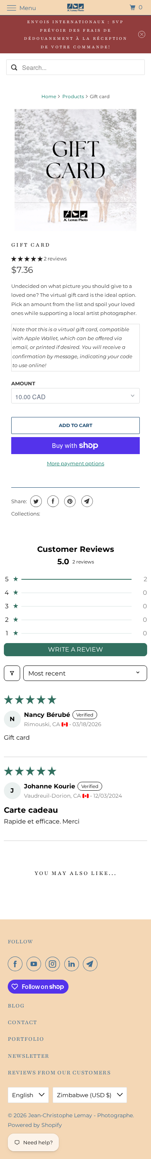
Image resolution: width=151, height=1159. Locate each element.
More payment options (75, 463)
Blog (16, 1005)
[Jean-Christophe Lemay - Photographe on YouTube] (35, 963)
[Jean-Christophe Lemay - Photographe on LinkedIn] (73, 963)
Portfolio (26, 1039)
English (23, 1095)
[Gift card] (75, 170)
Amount (23, 383)
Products (73, 96)
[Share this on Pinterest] (69, 501)
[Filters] (12, 673)
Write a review (75, 649)
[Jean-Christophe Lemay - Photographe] (75, 7)
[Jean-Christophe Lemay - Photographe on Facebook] (17, 963)
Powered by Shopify (35, 1125)
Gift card (30, 244)
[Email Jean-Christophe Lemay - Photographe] (92, 963)
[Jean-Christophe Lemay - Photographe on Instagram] (54, 963)
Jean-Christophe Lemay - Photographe (80, 1115)
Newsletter (28, 1056)
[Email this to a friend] (86, 501)
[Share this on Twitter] (35, 501)
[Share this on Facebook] (52, 501)
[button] (27, 258)
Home (48, 96)
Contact (22, 1022)
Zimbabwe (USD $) (85, 1095)
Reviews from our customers (59, 1072)
